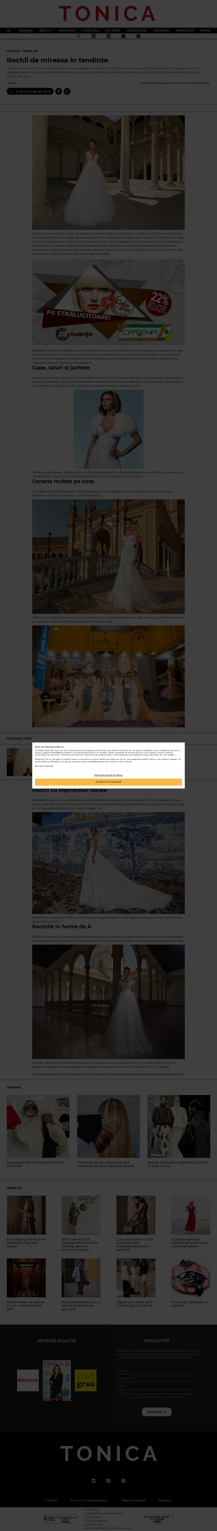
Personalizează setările (108, 775)
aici (51, 766)
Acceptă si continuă (108, 782)
